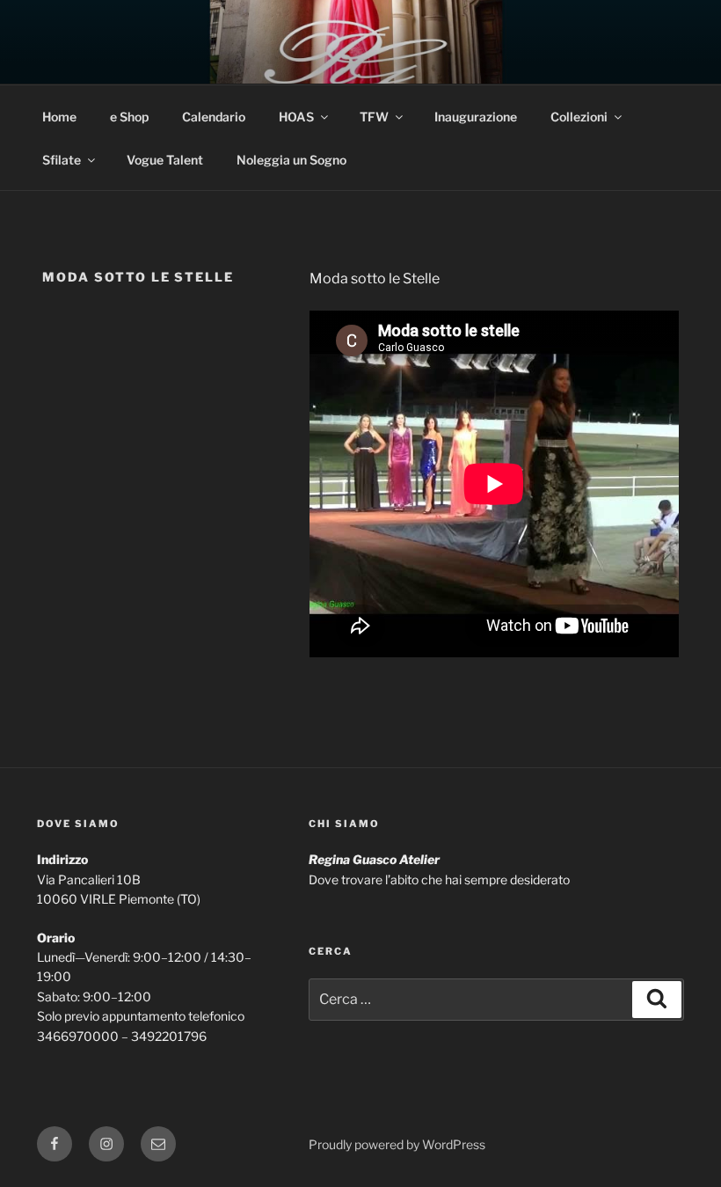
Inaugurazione (475, 116)
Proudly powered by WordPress (397, 1144)
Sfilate (61, 159)
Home (59, 116)
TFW (374, 116)
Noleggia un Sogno (291, 159)
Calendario (213, 116)
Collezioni (579, 116)
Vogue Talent (165, 159)
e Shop (129, 116)
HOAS (296, 116)
